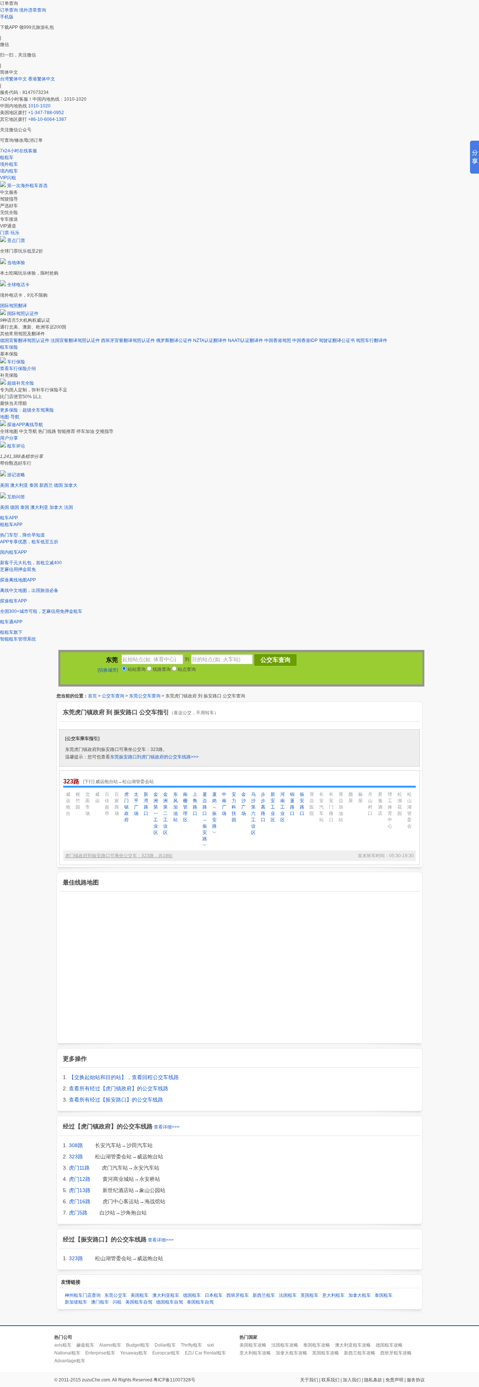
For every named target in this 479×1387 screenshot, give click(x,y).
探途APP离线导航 (25, 424)
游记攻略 (16, 474)
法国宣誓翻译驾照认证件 (75, 340)
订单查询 (9, 10)
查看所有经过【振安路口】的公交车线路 (116, 1100)
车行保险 (16, 361)
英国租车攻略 (325, 1353)
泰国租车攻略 (316, 1345)
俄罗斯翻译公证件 (174, 340)
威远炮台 (68, 804)
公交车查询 (113, 696)
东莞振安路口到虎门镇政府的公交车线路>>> (154, 757)
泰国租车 (384, 1295)
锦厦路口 (292, 804)
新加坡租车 (76, 1302)
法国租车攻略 (284, 1345)
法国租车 (288, 1295)
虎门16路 (80, 1201)
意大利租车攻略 (255, 1353)
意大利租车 (333, 1295)
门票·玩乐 (9, 232)
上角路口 (195, 804)
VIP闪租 (8, 177)
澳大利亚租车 (165, 1295)
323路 (76, 1157)
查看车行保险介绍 (18, 368)
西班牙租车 (237, 1295)
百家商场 (117, 804)
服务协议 (416, 1380)
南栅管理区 (185, 807)
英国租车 (309, 1295)
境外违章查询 (32, 10)
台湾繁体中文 (14, 79)
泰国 (33, 485)
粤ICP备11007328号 (174, 1380)
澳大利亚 (19, 485)
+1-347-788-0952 (46, 112)
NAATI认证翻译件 (245, 340)
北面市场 (87, 804)
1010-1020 (39, 106)
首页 (92, 696)
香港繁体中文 (41, 79)
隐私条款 (373, 1380)
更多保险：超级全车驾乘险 (27, 410)
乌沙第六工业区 (253, 813)
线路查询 (161, 669)
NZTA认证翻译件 (210, 340)
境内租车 (9, 171)
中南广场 (224, 804)
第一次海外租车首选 (27, 185)
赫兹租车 (85, 1345)
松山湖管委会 (409, 810)
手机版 (6, 16)
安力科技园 (234, 807)
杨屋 (360, 797)
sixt (210, 1345)
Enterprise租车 (100, 1353)
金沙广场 (243, 804)
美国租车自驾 (138, 1302)
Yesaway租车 (133, 1353)
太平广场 (136, 804)
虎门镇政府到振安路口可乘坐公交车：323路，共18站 (119, 855)
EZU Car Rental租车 (205, 1353)
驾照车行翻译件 (371, 340)
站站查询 (136, 669)
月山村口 (370, 804)
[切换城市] (108, 670)
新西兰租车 (264, 1295)
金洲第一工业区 (155, 813)
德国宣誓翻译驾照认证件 (24, 340)
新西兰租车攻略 (359, 1353)
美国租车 (140, 1295)
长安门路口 (331, 807)
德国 (58, 485)
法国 (68, 507)
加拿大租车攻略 (291, 1353)
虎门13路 (80, 1190)
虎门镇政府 (126, 807)
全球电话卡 (18, 284)
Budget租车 (138, 1345)
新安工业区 (273, 807)
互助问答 (16, 496)
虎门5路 (78, 1213)
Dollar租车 (165, 1345)
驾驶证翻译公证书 (337, 340)
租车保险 (9, 347)
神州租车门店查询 (83, 1295)
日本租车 (214, 1295)
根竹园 (78, 801)
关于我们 (309, 1380)
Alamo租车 (110, 1345)
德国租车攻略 (389, 1345)
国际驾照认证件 (23, 313)
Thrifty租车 (191, 1345)
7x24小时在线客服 (18, 150)
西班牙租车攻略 (396, 1353)
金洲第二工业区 (165, 813)
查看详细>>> (167, 1127)
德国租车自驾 (169, 1302)
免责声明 (394, 1380)
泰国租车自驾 (200, 1302)
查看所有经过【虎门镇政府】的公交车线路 (118, 1088)
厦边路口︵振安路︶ (204, 820)
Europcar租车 (166, 1353)
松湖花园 (399, 804)
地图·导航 (9, 416)
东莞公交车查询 (145, 696)
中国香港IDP (305, 340)
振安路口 (302, 804)
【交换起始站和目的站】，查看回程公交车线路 (124, 1077)
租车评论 (16, 446)
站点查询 (186, 669)
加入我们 (352, 1380)
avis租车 (62, 1345)
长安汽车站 (321, 807)
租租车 (6, 157)
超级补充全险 (20, 383)
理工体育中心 (390, 810)
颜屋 (350, 797)
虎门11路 (79, 1168)
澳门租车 (100, 1302)
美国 (4, 485)
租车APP (9, 517)
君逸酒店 (380, 804)
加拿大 (70, 485)
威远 (97, 797)
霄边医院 (311, 804)
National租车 (67, 1353)
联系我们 (330, 1380)
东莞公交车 (115, 1295)
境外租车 (9, 164)
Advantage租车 (69, 1360)
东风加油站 (175, 807)
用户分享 (9, 438)
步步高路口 (263, 807)
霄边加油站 (341, 807)
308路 (76, 1145)
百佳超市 (107, 804)
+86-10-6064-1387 (47, 119)
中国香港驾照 (277, 340)
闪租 (117, 1302)
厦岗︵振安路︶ (214, 813)
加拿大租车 (359, 1295)
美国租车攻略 (253, 1345)
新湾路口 (146, 804)
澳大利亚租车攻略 (353, 1345)
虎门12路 (80, 1179)
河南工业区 (282, 807)
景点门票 (16, 240)
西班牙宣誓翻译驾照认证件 (128, 340)
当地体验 (16, 262)
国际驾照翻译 (13, 305)
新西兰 (46, 485)
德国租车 (192, 1295)
